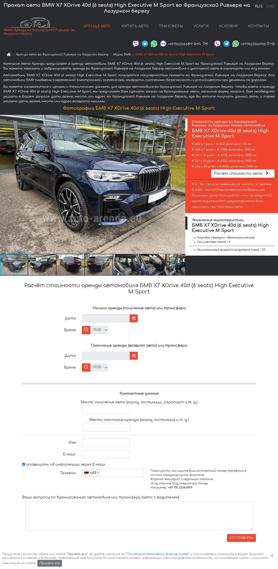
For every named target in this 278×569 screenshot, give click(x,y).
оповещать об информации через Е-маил (65, 464)
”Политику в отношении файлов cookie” (157, 554)
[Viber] (136, 43)
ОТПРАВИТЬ (241, 538)
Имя (72, 443)
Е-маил (69, 454)
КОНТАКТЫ (258, 26)
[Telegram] (145, 43)
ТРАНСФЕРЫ (171, 26)
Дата (70, 318)
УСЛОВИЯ (228, 26)
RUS (259, 6)
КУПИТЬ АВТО (135, 26)
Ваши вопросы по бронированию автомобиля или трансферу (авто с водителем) (100, 497)
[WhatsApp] (154, 43)
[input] (106, 318)
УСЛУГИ (201, 26)
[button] (42, 265)
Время (70, 330)
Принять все (49, 563)
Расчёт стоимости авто (239, 173)
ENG (270, 6)
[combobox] (91, 473)
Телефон (68, 473)
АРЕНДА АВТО (97, 26)
